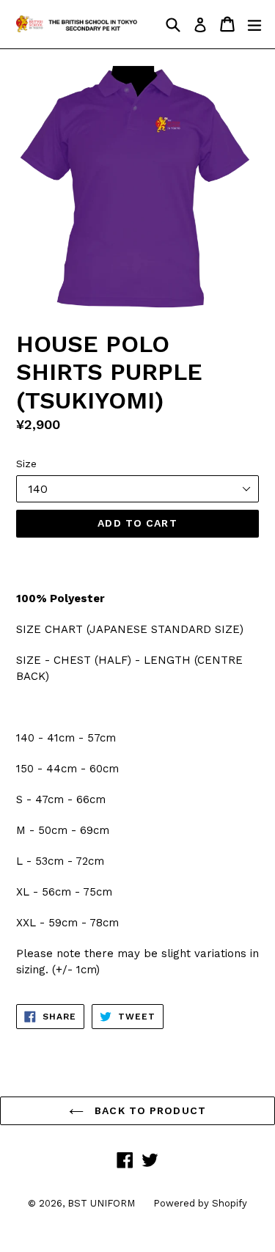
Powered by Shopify (200, 1203)
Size (26, 463)
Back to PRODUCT (148, 1110)
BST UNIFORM (101, 1203)
